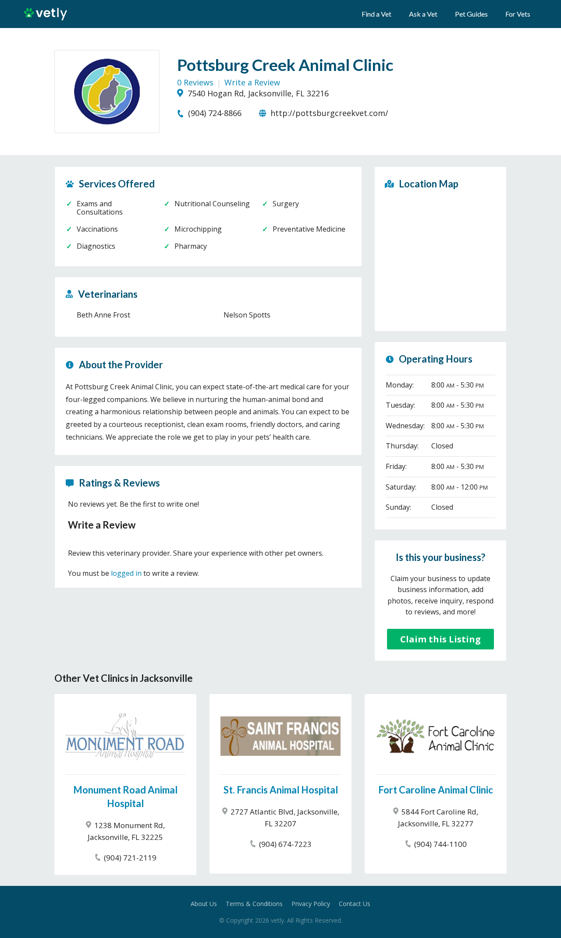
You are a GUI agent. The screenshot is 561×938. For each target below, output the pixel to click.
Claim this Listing (440, 639)
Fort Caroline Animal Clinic (435, 790)
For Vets (517, 14)
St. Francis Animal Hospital (281, 790)
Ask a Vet (423, 14)
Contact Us (354, 903)
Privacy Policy (310, 903)
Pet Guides (471, 14)
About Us (204, 903)
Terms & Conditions (254, 903)
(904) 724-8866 (213, 113)
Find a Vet (376, 14)
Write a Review (252, 82)
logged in (126, 573)
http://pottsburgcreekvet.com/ (328, 113)
